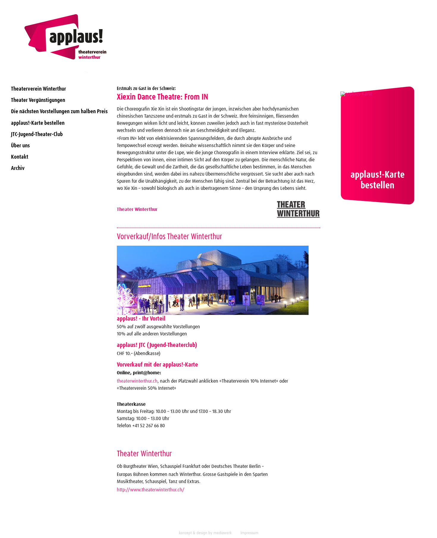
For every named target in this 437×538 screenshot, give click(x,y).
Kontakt (19, 157)
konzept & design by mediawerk (205, 533)
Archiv (18, 168)
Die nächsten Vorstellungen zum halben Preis (59, 111)
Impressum (249, 533)
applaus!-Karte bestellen (38, 123)
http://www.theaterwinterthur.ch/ (150, 489)
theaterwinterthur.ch (137, 381)
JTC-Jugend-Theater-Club (37, 134)
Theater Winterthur (137, 209)
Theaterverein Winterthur (38, 89)
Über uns (20, 146)
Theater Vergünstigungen (38, 100)
